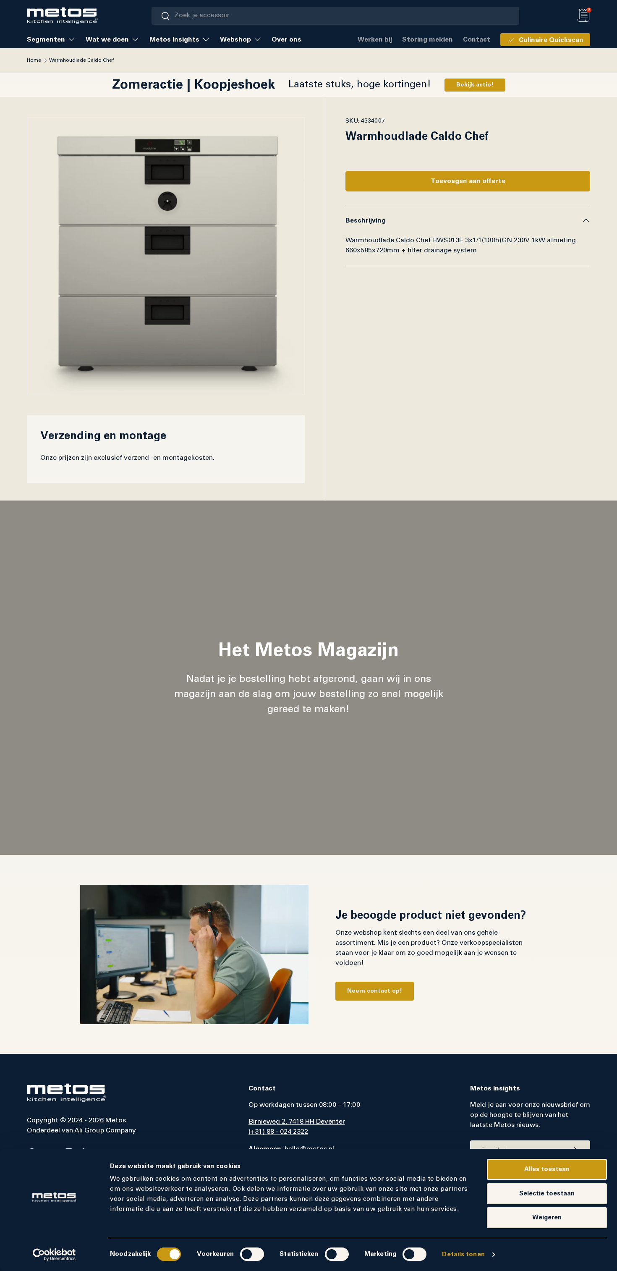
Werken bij (375, 39)
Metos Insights (174, 39)
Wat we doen (107, 39)
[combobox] (335, 16)
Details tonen (463, 1254)
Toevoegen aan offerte (468, 181)
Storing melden (427, 39)
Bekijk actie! (475, 85)
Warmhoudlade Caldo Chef (81, 60)
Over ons (286, 39)
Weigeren (547, 1217)
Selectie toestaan (547, 1193)
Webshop (235, 39)
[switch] (252, 1254)
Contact (476, 39)
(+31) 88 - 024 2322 (278, 1132)
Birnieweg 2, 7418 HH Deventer (296, 1122)
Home (34, 60)
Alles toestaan (547, 1169)
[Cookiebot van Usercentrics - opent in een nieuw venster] (54, 1254)
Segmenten (46, 39)
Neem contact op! (374, 991)
